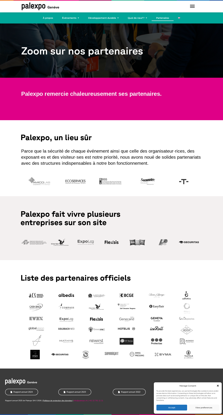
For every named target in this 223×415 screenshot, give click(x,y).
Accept (171, 407)
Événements (69, 18)
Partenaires (162, 18)
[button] (218, 385)
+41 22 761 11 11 (96, 401)
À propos (48, 18)
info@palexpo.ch (80, 401)
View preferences (203, 407)
